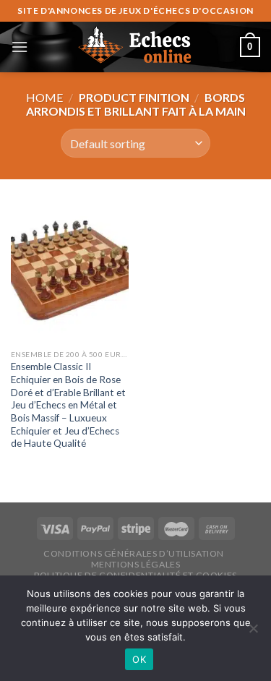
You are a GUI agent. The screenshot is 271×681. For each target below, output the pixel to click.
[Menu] (19, 46)
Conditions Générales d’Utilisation (133, 553)
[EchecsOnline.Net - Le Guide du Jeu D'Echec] (136, 47)
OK (139, 659)
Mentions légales (136, 564)
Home (44, 97)
